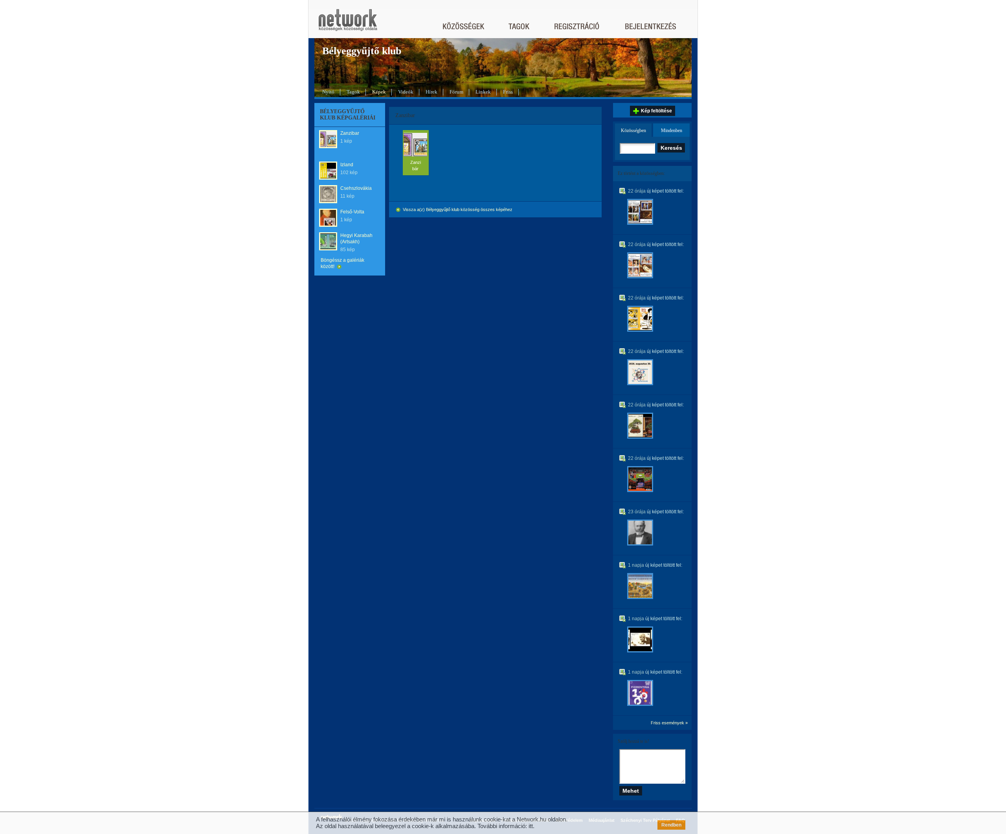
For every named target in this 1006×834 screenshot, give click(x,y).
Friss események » (669, 722)
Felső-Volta (352, 212)
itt (531, 826)
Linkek (483, 92)
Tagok (353, 92)
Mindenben (671, 130)
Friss (508, 92)
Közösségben (633, 130)
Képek (379, 92)
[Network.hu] (348, 24)
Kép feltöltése (656, 111)
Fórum (456, 92)
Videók (405, 92)
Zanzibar (349, 133)
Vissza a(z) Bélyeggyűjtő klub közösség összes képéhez (457, 209)
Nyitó (328, 92)
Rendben (671, 825)
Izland (346, 164)
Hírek (431, 92)
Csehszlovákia (356, 188)
